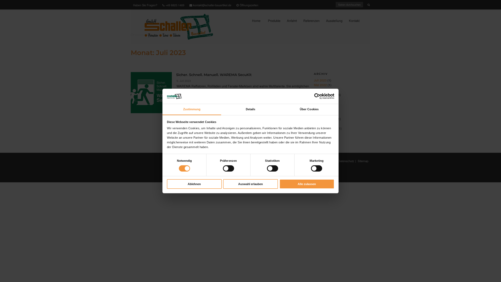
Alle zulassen (307, 184)
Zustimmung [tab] (192, 109)
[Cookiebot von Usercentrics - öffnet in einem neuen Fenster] (317, 96)
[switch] (228, 168)
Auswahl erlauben (250, 184)
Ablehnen (194, 184)
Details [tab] (250, 109)
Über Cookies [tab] (309, 109)
